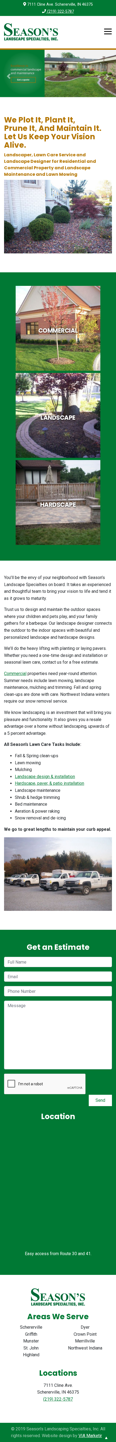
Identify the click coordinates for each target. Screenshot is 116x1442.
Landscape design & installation (45, 776)
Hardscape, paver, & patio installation (49, 783)
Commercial (15, 673)
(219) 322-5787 (60, 11)
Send (100, 1100)
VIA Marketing (92, 1435)
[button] (9, 76)
